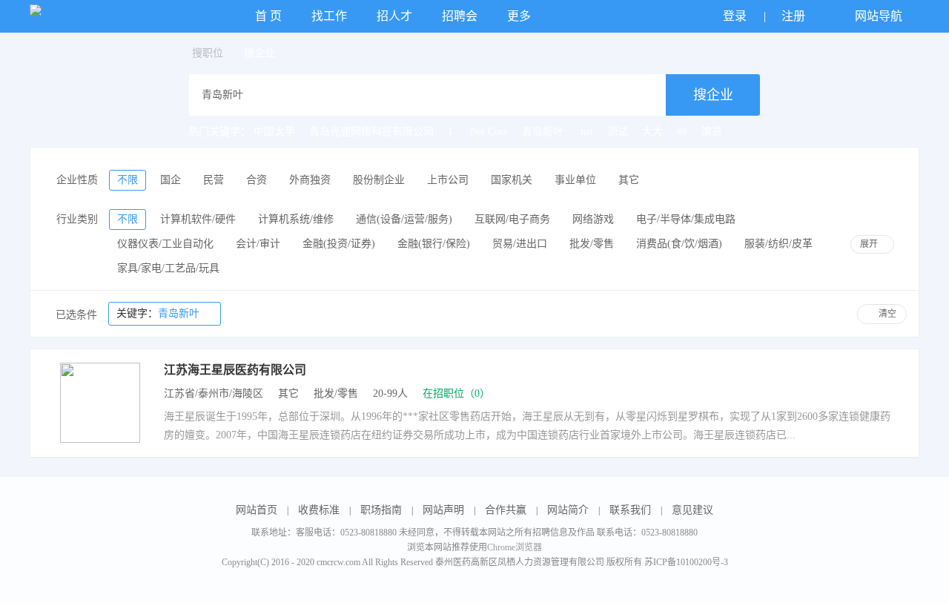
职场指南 (381, 509)
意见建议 (692, 509)
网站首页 (256, 509)
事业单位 (575, 179)
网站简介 (568, 509)
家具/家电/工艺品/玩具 (168, 268)
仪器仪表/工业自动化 (165, 243)
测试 (617, 131)
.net (585, 131)
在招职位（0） (456, 393)
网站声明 (443, 509)
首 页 (268, 16)
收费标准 (319, 509)
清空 (887, 314)
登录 (736, 16)
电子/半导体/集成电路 (685, 219)
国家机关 (511, 179)
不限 (127, 179)
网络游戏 (593, 219)
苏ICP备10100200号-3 (686, 562)
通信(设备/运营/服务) (404, 219)
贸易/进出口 (519, 243)
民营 (213, 179)
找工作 (329, 16)
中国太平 (274, 131)
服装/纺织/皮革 (778, 243)
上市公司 (448, 179)
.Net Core (487, 131)
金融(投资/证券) (338, 243)
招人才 (394, 16)
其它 (628, 179)
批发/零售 (591, 243)
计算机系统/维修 (296, 219)
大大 (652, 131)
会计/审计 (258, 243)
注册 (794, 16)
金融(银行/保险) (433, 243)
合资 (256, 179)
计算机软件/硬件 (198, 219)
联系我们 (630, 509)
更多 (520, 16)
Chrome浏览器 (514, 547)
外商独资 (310, 179)
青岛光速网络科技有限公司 (371, 131)
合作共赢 (505, 509)
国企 (170, 179)
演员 (711, 131)
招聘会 (459, 16)
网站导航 (880, 16)
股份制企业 (379, 179)
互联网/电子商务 (512, 219)
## (682, 131)
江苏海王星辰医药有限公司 (235, 369)
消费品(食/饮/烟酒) (679, 243)
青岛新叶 (542, 131)
